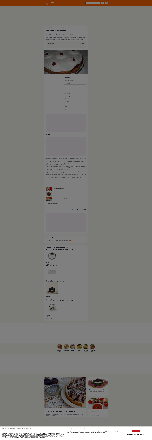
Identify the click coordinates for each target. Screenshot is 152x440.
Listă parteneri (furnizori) (70, 433)
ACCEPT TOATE (136, 431)
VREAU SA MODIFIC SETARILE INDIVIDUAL (135, 434)
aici (53, 435)
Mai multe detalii (8, 431)
